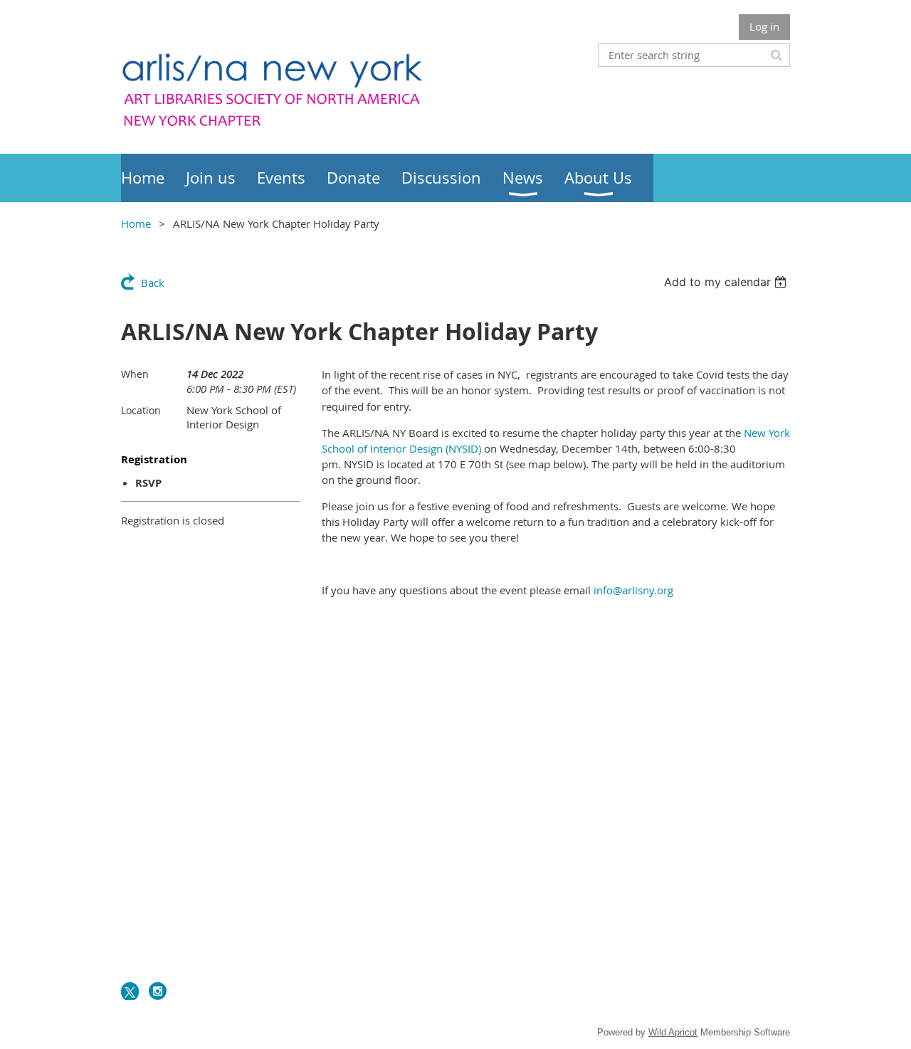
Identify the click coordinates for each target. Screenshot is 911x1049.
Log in (764, 26)
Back (152, 282)
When (135, 374)
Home (136, 223)
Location (141, 410)
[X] (130, 991)
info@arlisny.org (633, 590)
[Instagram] (158, 991)
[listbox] (727, 281)
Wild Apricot (672, 1032)
